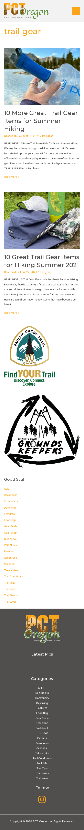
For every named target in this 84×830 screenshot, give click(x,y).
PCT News (10, 545)
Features (9, 513)
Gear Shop (10, 135)
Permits (9, 551)
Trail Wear (10, 601)
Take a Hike (11, 570)
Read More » (11, 176)
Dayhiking (10, 507)
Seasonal (9, 564)
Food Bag (10, 520)
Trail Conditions (13, 576)
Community (11, 501)
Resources (10, 557)
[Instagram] (42, 799)
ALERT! (8, 488)
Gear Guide (10, 272)
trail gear (47, 135)
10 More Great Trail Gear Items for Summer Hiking (41, 121)
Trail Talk (9, 582)
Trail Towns (11, 595)
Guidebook (10, 539)
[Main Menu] (76, 11)
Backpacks (10, 495)
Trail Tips (9, 589)
